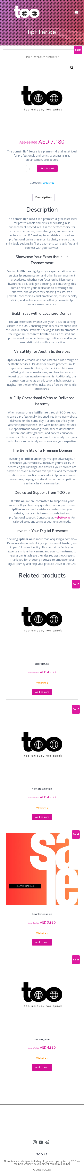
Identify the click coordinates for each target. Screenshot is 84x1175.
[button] (76, 12)
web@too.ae (63, 517)
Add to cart (47, 168)
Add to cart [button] (42, 692)
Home (28, 57)
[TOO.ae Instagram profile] (35, 1142)
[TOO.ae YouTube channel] (41, 1142)
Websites (39, 57)
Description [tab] (43, 197)
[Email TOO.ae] (47, 1142)
